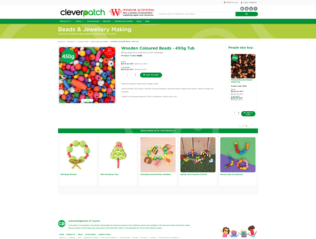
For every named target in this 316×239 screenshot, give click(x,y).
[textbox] (197, 14)
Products (65, 21)
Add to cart (152, 75)
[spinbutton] (126, 75)
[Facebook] (242, 9)
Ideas (78, 21)
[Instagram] (247, 9)
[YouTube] (251, 9)
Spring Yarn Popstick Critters (193, 174)
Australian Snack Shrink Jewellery (155, 174)
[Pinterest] (255, 9)
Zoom (88, 100)
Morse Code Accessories (231, 174)
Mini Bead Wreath (68, 174)
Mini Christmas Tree (109, 174)
